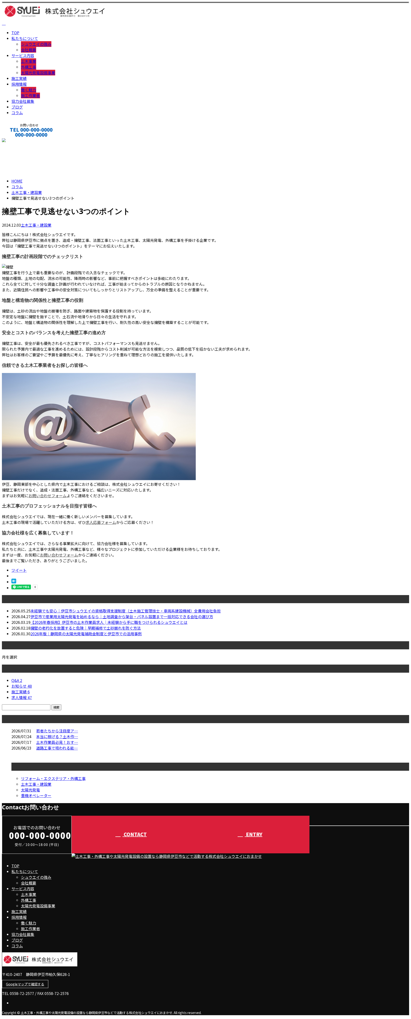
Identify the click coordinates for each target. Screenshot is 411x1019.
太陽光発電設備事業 (38, 72)
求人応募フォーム (101, 522)
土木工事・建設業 (26, 192)
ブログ (17, 107)
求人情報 (21, 697)
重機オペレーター (36, 795)
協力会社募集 (22, 101)
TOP (15, 32)
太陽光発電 (30, 790)
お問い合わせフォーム (48, 495)
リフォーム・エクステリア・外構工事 (53, 778)
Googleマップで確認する (25, 984)
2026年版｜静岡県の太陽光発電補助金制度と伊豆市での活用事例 (86, 633)
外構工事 (28, 67)
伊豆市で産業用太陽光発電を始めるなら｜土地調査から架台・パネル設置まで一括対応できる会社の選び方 (121, 616)
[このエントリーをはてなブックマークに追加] (13, 582)
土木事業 (28, 61)
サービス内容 (22, 55)
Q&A (16, 680)
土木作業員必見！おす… (57, 742)
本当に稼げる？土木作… (57, 736)
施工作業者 (30, 95)
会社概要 (28, 50)
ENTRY (253, 834)
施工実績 (19, 78)
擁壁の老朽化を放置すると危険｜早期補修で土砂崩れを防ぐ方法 (85, 628)
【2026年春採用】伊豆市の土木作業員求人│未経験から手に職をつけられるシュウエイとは (108, 622)
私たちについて (24, 38)
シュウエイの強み (36, 44)
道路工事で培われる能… (57, 748)
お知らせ (21, 686)
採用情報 (19, 84)
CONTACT (18, 141)
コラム (17, 112)
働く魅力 (28, 90)
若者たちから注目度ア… (57, 731)
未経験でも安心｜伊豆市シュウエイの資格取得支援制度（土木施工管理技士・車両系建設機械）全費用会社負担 (125, 611)
